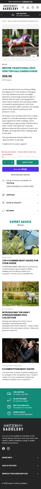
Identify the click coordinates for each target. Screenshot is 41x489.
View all (20, 225)
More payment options (20, 174)
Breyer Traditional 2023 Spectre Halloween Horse (23, 21)
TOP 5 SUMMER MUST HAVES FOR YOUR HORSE (20, 262)
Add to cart (27, 162)
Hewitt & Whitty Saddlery (17, 483)
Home (4, 21)
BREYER (4, 64)
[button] (32, 7)
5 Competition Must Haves (18, 369)
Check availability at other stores (20, 186)
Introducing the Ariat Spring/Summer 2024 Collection (16, 315)
